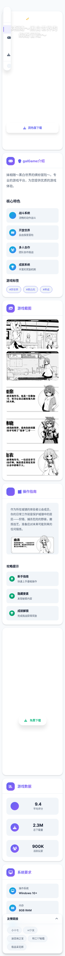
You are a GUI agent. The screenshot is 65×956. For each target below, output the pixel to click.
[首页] (7, 29)
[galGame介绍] (7, 38)
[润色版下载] (7, 54)
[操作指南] (7, 46)
